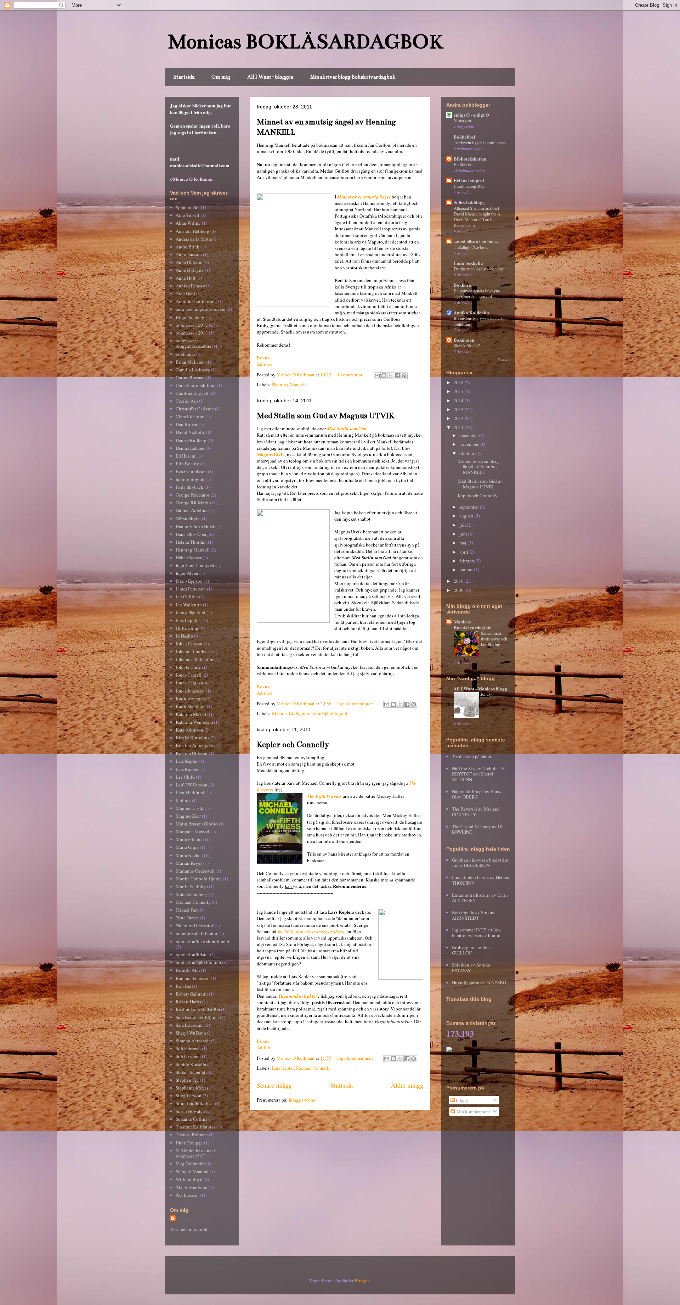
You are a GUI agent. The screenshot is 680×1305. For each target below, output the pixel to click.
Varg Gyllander (190, 1163)
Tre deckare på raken (471, 756)
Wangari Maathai (192, 1171)
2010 (459, 581)
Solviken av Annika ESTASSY (471, 968)
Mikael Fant (187, 910)
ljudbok (183, 800)
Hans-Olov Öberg (192, 534)
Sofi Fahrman (188, 1048)
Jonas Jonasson (190, 691)
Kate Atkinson (189, 730)
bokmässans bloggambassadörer (194, 343)
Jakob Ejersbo (189, 581)
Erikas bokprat (469, 180)
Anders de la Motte (194, 239)
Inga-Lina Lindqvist (195, 565)
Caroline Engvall (192, 393)
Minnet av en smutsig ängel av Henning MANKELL (478, 466)
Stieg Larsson (189, 1095)
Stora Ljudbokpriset (195, 1103)
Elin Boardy (187, 463)
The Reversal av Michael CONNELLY (476, 812)
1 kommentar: (351, 374)
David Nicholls (190, 432)
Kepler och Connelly (293, 744)
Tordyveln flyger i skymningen (480, 142)
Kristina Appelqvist (194, 745)
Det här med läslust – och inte (479, 268)
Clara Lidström (190, 416)
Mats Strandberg (191, 894)
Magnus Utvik (271, 454)
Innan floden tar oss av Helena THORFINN (480, 880)
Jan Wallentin (189, 604)
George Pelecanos (193, 495)
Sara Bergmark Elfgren (197, 1017)
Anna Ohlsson (189, 262)
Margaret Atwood (192, 831)
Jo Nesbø (184, 636)
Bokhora (462, 284)
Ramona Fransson (193, 978)
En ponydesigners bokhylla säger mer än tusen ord (477, 293)
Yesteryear (462, 120)
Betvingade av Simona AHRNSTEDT (473, 915)
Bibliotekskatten (470, 158)
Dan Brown (186, 424)
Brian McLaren (190, 362)
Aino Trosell (187, 215)
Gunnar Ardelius (191, 510)
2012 (459, 418)
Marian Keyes (189, 863)
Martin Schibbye (192, 886)
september (469, 507)
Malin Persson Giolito (197, 823)
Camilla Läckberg (193, 369)
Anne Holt (186, 278)
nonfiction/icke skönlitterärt (203, 941)
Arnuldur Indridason (195, 301)
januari (466, 569)
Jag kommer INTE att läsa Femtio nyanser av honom (477, 932)
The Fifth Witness (324, 796)
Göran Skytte (188, 518)
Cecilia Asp (187, 401)
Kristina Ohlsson (192, 753)
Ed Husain (186, 456)
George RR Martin (193, 502)
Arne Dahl (185, 293)
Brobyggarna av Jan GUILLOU (471, 950)
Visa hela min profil (189, 1229)
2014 (459, 400)
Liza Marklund (190, 792)
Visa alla (504, 359)
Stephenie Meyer (192, 1088)
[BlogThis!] (383, 375)
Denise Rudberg (191, 440)
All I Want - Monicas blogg (480, 688)
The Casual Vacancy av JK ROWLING (477, 829)
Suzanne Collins (191, 1119)
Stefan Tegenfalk (192, 1072)
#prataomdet (188, 207)
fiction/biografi (190, 479)
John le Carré (188, 667)
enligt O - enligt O (471, 114)
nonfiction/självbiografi (324, 713)
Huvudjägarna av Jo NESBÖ (479, 982)
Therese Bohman (192, 1134)
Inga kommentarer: (355, 703)
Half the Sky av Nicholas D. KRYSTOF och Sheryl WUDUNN (478, 774)
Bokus (263, 357)
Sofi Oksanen (188, 1056)
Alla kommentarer (472, 1111)
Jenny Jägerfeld (190, 612)
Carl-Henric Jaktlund (196, 385)
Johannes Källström (194, 659)
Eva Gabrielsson (191, 471)
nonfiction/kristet (192, 954)
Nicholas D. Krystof (194, 925)
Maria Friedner (190, 839)
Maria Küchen (189, 855)
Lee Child (185, 777)
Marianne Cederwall (195, 871)
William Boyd (189, 1179)
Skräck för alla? (467, 345)
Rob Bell (184, 986)
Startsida (183, 77)
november (469, 444)
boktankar (185, 354)
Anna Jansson (189, 254)
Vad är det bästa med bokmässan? (195, 1153)
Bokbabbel (464, 136)
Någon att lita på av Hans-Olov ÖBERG (477, 794)
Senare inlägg (274, 1085)
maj (463, 542)
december (469, 435)
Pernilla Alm (188, 970)
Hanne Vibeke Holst (195, 526)
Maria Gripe (187, 847)
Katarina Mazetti (192, 714)
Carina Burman (190, 377)
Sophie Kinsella (191, 1064)
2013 (459, 409)
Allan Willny (188, 223)
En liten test (464, 164)
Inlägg (461, 1100)
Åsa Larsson (187, 1195)
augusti (467, 516)
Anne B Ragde (190, 270)
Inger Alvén (187, 573)
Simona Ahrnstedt (193, 1040)
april (464, 552)
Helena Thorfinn (191, 542)
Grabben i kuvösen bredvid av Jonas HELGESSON (481, 863)
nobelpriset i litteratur (196, 933)
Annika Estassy (190, 285)
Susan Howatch (190, 1111)
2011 (459, 427)
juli (463, 525)
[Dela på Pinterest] (404, 375)
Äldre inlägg (407, 1085)
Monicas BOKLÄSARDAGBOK (305, 42)
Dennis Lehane (190, 448)
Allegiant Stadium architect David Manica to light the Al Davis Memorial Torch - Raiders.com (478, 216)
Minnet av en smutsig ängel (364, 197)
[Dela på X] (390, 375)
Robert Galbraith (192, 994)
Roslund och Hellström (198, 1009)
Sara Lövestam (190, 1025)
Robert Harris (188, 1001)
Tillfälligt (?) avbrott (471, 247)
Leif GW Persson (192, 785)
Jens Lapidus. (189, 620)
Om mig (220, 77)
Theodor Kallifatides (195, 1127)
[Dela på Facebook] (397, 375)
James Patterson (191, 589)
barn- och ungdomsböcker (201, 309)
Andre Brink (187, 246)
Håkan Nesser (189, 557)
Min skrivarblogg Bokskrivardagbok (353, 77)
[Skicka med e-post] (377, 375)
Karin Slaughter (191, 706)
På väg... (488, 694)
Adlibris (264, 364)
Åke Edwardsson (192, 1187)
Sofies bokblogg (469, 202)
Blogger (362, 1280)
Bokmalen (464, 339)
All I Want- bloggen (270, 77)
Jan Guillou (187, 596)
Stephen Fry (187, 1080)
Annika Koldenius (471, 312)
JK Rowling (187, 628)
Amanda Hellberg (192, 231)
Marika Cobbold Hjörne (199, 878)
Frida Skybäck (189, 487)
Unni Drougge (189, 1142)
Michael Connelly (313, 1068)
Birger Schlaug (190, 317)
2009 (459, 590)
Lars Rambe (187, 769)
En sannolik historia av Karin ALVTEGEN (480, 898)
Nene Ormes (187, 917)
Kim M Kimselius (192, 737)
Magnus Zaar (188, 816)
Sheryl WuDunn (191, 1033)
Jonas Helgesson (191, 682)
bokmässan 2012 (192, 325)
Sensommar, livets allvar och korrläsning (494, 638)
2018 (459, 382)
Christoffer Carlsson (195, 408)
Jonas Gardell (189, 675)
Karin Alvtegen (190, 698)
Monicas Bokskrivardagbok (473, 624)
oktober (467, 453)
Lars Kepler (283, 1068)
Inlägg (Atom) (302, 1100)
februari (467, 561)
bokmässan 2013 (192, 333)
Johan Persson (189, 643)
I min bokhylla (468, 262)
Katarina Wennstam (194, 722)
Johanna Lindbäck (193, 651)
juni (463, 534)
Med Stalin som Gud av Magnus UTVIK (325, 415)
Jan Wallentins (311, 931)
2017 (459, 391)
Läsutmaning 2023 (470, 186)
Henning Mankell (289, 384)
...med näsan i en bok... (476, 241)
